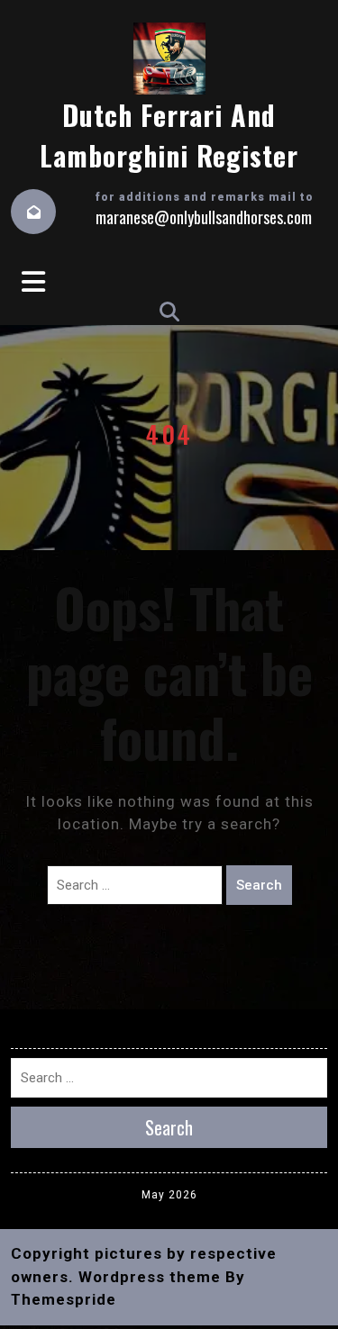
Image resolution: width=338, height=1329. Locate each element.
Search (259, 885)
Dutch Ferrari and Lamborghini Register (169, 135)
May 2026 (169, 1195)
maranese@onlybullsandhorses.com (204, 217)
